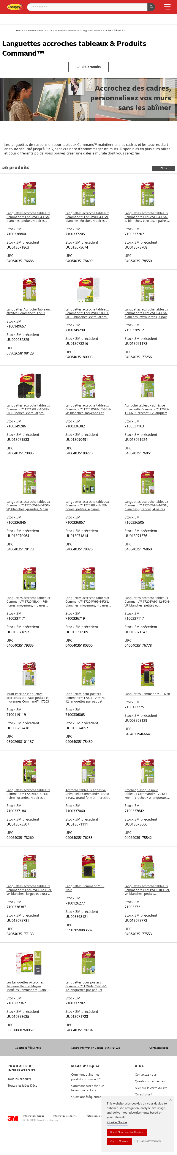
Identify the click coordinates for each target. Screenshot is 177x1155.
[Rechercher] (151, 7)
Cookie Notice (117, 1122)
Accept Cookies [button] (119, 1141)
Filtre (163, 168)
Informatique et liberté (65, 1116)
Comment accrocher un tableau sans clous (87, 1087)
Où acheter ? (144, 1094)
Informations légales (33, 1116)
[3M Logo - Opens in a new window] (15, 7)
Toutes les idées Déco (23, 1085)
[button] (148, 1141)
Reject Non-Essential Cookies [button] (126, 1132)
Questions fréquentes (28, 1047)
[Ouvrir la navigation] (167, 8)
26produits (91, 67)
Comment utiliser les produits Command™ (86, 1076)
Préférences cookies (96, 1116)
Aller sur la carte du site (151, 1087)
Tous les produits (19, 1078)
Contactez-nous (158, 1047)
